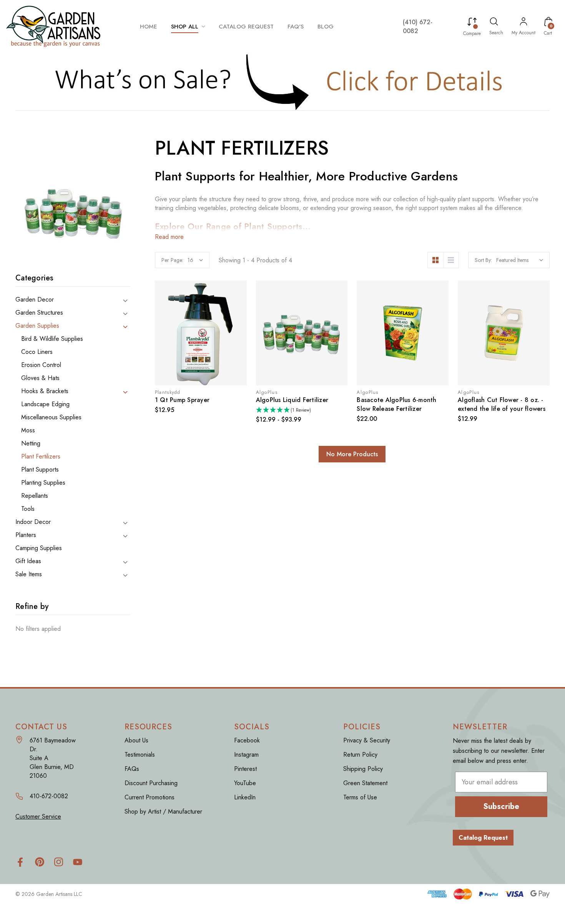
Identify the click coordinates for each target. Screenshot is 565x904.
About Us (136, 740)
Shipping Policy (363, 768)
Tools (28, 509)
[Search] (494, 23)
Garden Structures (39, 313)
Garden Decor (34, 300)
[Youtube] (78, 862)
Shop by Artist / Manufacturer (163, 811)
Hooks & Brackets (44, 391)
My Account (523, 32)
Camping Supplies (38, 548)
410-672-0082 (49, 796)
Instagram (246, 754)
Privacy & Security (366, 740)
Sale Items (28, 574)
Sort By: (483, 260)
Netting (30, 443)
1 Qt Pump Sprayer (182, 399)
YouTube (245, 783)
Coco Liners (37, 352)
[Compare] (472, 23)
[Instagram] (58, 862)
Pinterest (245, 768)
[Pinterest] (39, 862)
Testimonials (140, 754)
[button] (282, 81)
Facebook (247, 740)
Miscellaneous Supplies (51, 417)
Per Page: (172, 260)
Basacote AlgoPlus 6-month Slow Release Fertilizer (396, 404)
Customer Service (38, 816)
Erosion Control (41, 365)
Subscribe (501, 806)
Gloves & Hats (40, 378)
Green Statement (365, 783)
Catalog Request (483, 837)
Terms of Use (360, 797)
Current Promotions (149, 797)
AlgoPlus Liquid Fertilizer (292, 399)
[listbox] (519, 260)
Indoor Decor (33, 522)
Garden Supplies (37, 326)
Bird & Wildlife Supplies (52, 339)
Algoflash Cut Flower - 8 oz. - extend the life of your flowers (501, 404)
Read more (169, 236)
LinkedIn (245, 797)
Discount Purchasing (151, 783)
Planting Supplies (43, 483)
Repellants (34, 496)
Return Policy (360, 754)
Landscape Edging (45, 404)
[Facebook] (20, 862)
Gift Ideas (28, 561)
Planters (25, 535)
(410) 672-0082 (417, 26)
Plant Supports (40, 470)
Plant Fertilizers (40, 456)
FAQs (132, 768)
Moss (28, 430)
